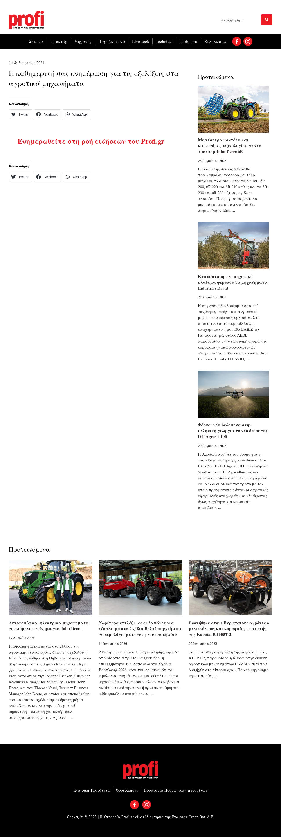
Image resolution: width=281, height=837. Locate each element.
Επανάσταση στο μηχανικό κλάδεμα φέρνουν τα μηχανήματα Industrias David (232, 282)
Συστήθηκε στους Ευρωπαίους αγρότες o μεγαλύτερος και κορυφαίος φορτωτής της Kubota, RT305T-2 (229, 628)
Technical (164, 41)
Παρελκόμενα (111, 41)
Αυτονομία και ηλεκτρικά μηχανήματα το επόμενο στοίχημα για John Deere (49, 626)
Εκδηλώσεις (215, 41)
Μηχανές (83, 41)
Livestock (140, 41)
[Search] (266, 19)
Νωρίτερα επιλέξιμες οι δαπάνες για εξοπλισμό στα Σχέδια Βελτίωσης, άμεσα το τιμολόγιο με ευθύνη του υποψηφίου (140, 628)
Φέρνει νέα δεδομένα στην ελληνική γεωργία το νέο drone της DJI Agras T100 (233, 430)
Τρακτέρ (59, 41)
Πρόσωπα (189, 41)
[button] (20, 114)
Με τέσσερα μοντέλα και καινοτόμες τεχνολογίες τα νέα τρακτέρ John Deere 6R (230, 145)
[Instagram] (247, 41)
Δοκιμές (36, 41)
